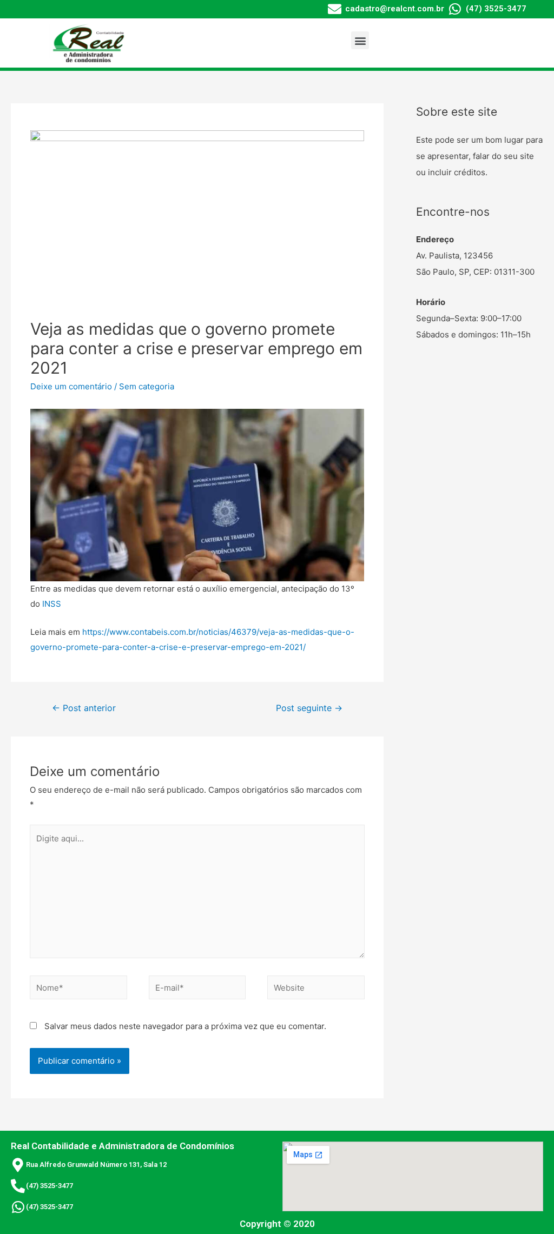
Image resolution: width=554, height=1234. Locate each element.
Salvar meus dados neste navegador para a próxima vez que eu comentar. (185, 1026)
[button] (360, 40)
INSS (51, 604)
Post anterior (84, 708)
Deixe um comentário (71, 386)
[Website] (316, 989)
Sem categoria (146, 386)
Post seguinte (309, 708)
